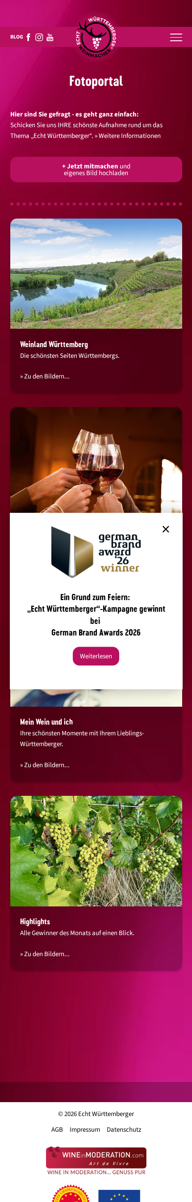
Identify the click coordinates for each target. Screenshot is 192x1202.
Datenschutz (124, 1129)
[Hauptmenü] (176, 37)
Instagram (39, 37)
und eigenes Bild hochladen (96, 170)
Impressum (85, 1129)
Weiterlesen (96, 656)
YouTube (50, 37)
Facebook (28, 37)
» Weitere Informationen (128, 136)
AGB (57, 1129)
